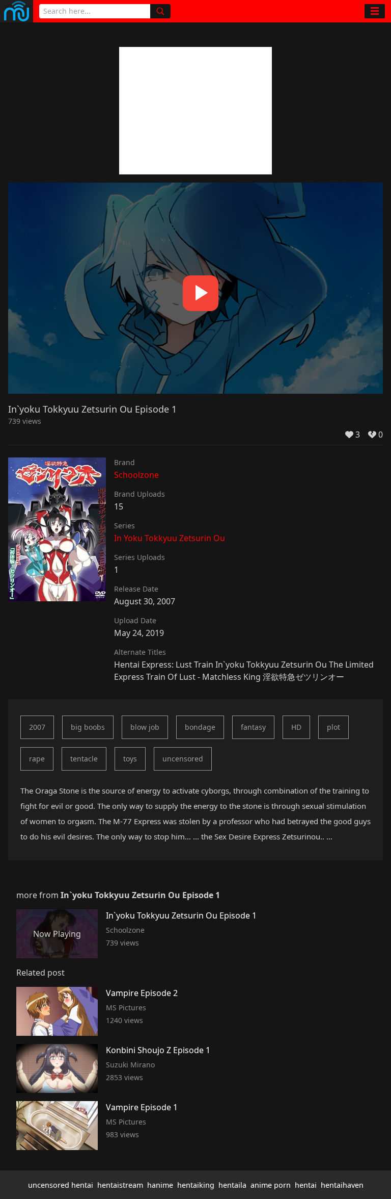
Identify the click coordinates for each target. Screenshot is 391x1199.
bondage (200, 727)
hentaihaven (342, 1185)
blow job (144, 727)
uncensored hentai (60, 1185)
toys (130, 758)
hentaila (232, 1185)
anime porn (270, 1185)
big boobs (88, 727)
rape (37, 758)
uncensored (182, 758)
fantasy (253, 727)
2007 (37, 727)
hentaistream (120, 1185)
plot (333, 727)
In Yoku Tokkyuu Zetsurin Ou (169, 538)
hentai (306, 1185)
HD (296, 727)
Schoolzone (136, 474)
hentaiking (195, 1185)
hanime (160, 1185)
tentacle (84, 758)
